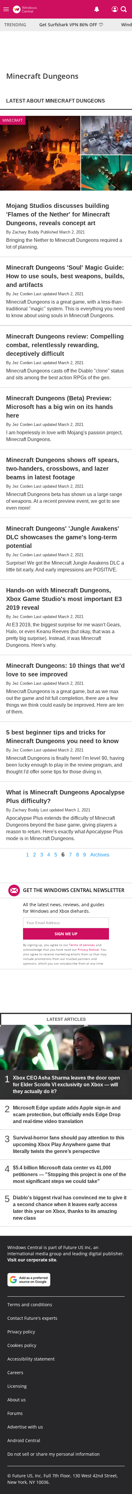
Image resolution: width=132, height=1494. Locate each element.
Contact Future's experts (32, 1318)
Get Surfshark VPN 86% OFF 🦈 (71, 24)
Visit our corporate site (31, 1260)
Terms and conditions (29, 1304)
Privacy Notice (88, 949)
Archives (99, 854)
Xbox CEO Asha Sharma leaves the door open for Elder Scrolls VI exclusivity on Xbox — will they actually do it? (66, 1084)
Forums (15, 1413)
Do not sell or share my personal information (53, 1454)
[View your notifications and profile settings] (97, 9)
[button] (124, 9)
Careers (15, 1372)
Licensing (17, 1386)
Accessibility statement (31, 1359)
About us (16, 1400)
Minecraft (12, 120)
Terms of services (82, 945)
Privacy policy (21, 1332)
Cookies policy (21, 1345)
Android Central (23, 1440)
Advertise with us (25, 1427)
